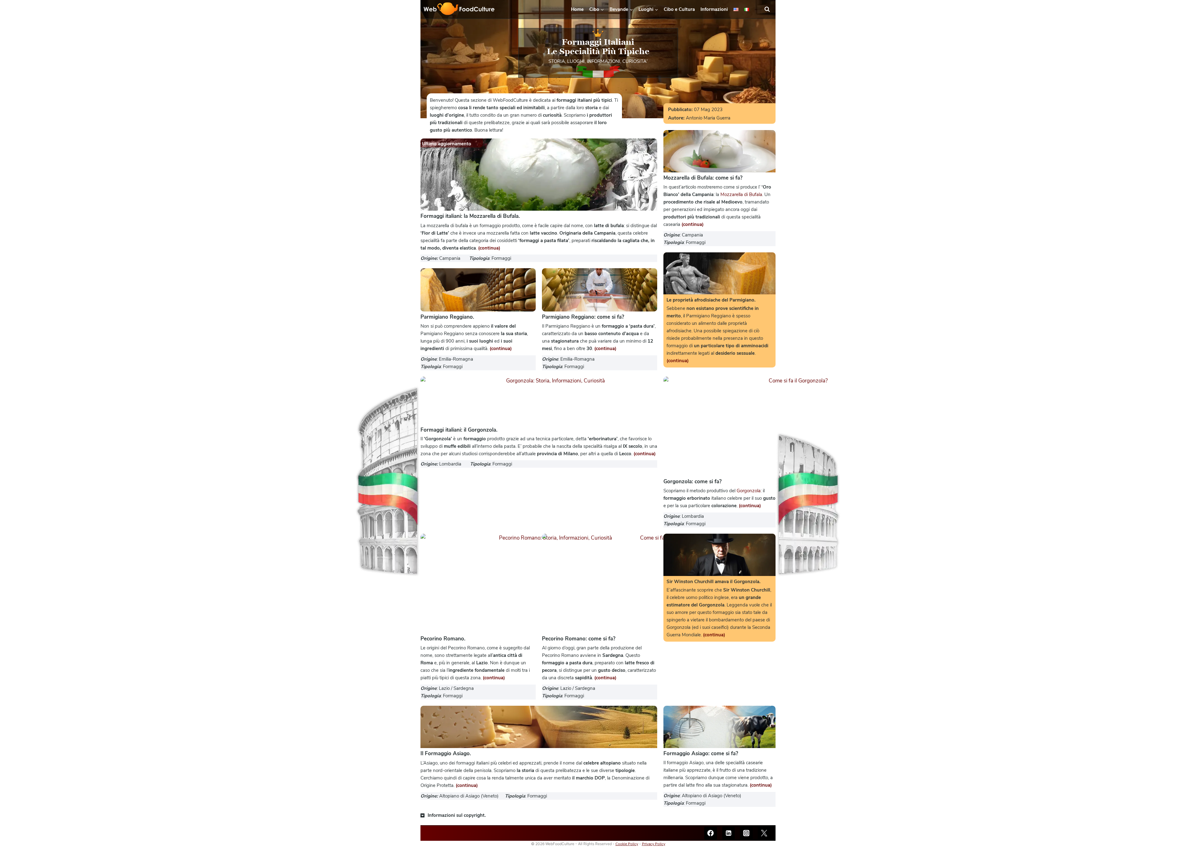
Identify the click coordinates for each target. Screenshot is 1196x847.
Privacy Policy (653, 843)
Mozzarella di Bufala (741, 194)
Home (577, 9)
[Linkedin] (728, 833)
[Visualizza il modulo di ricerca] (770, 9)
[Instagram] (746, 833)
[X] (764, 833)
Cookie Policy (626, 843)
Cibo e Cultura (679, 9)
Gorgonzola (749, 491)
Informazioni (714, 9)
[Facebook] (710, 833)
